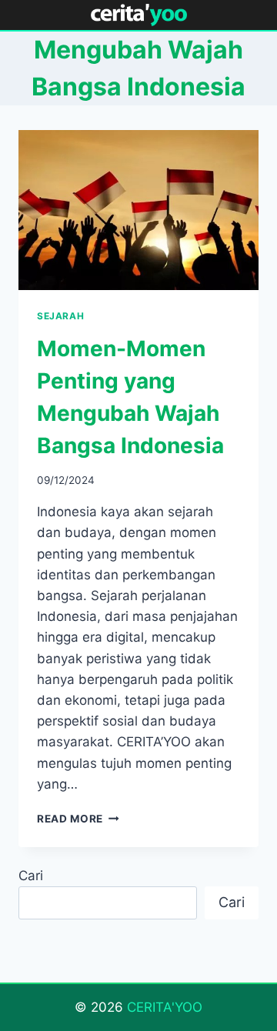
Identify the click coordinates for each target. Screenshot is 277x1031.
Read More (78, 818)
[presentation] (138, 210)
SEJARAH (60, 316)
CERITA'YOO (164, 1007)
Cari (30, 875)
